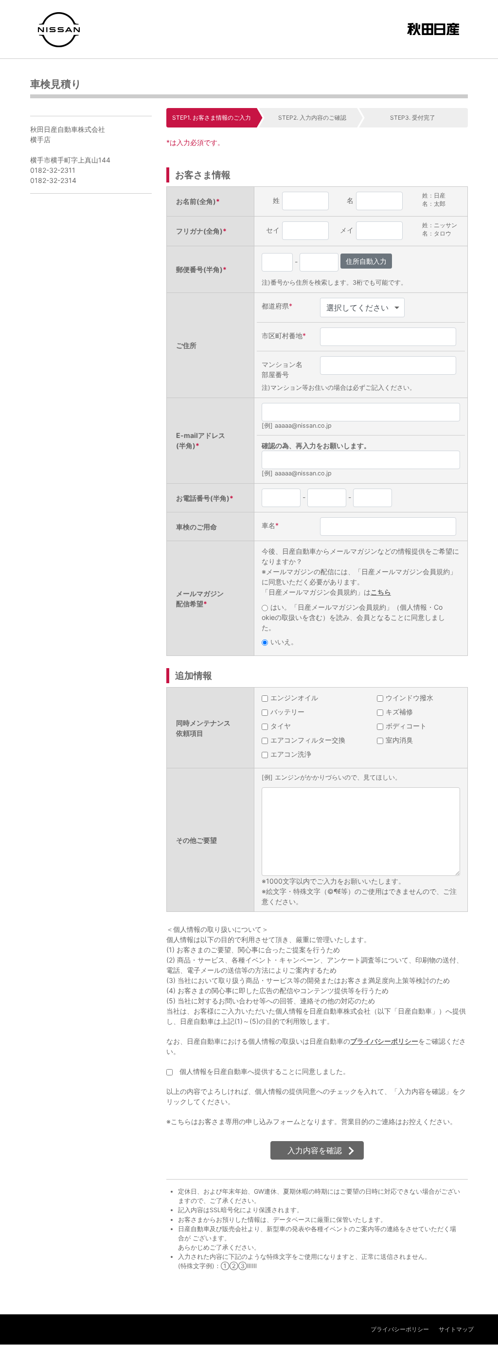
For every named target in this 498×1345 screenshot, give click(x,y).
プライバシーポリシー (384, 1041)
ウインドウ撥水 (409, 697)
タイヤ (280, 726)
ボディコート (406, 726)
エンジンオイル (294, 697)
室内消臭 (399, 740)
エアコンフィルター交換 (307, 740)
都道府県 (277, 306)
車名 (270, 525)
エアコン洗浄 (290, 754)
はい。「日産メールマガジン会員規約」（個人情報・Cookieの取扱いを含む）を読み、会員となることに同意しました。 (353, 617)
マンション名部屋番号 (282, 369)
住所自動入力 (366, 261)
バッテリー (287, 712)
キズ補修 (399, 712)
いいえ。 (284, 641)
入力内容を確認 (314, 1150)
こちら (381, 592)
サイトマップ (456, 1329)
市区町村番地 (284, 335)
